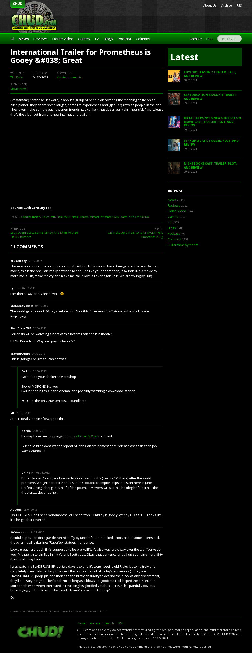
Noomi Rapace (80, 216)
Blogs (108, 38)
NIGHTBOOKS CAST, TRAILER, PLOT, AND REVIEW (210, 165)
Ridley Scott (48, 216)
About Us (209, 5)
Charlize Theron (30, 216)
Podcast (124, 38)
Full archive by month (183, 245)
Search (109, 623)
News (23, 38)
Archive (226, 5)
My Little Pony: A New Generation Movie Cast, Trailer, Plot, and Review (212, 121)
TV (96, 38)
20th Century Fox (138, 216)
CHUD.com (41, 632)
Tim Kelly (16, 77)
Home (81, 623)
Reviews (40, 38)
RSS (239, 5)
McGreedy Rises (87, 436)
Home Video (62, 38)
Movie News (18, 89)
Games (84, 38)
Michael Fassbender (101, 216)
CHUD (17, 3)
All (12, 38)
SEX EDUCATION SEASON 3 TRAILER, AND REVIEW (210, 97)
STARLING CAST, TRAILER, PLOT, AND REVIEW (211, 143)
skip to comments (69, 77)
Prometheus (63, 216)
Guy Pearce (120, 216)
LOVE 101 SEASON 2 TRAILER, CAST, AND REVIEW (210, 74)
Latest (184, 57)
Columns (143, 38)
